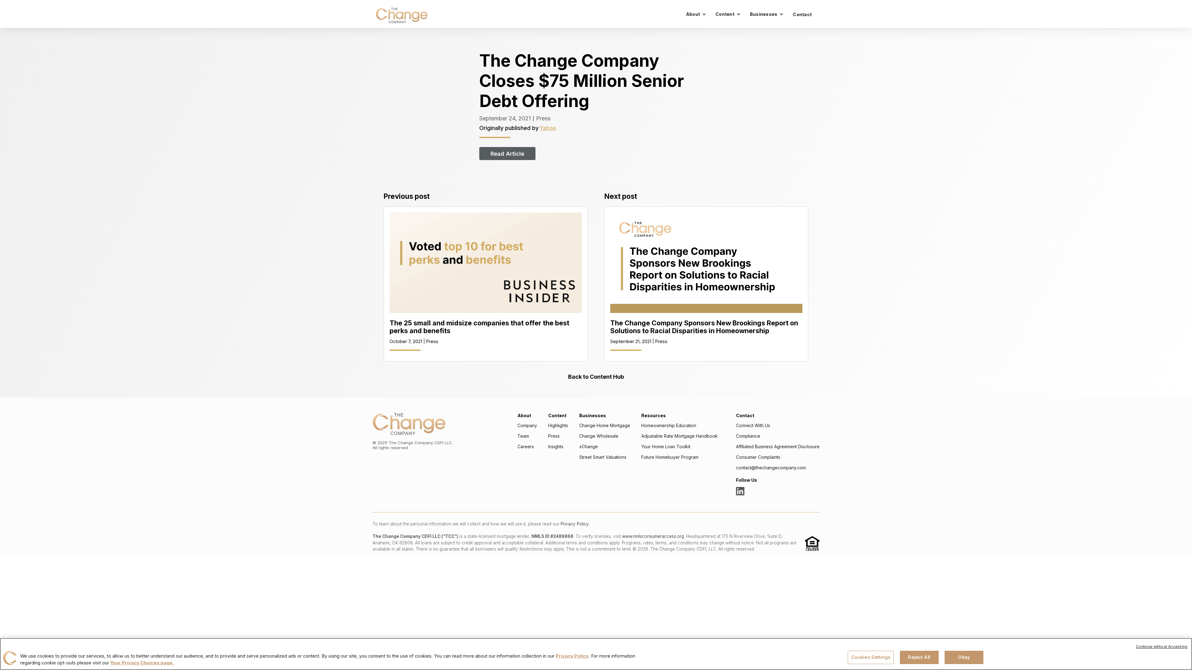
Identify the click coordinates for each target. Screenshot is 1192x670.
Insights (555, 446)
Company (527, 425)
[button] (696, 14)
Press (554, 436)
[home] (402, 15)
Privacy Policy (575, 523)
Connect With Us (753, 425)
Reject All (919, 657)
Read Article (507, 153)
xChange (588, 446)
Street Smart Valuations (602, 457)
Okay (964, 657)
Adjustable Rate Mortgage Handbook (679, 436)
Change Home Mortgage (604, 425)
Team (523, 436)
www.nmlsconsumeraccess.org (653, 536)
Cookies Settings (870, 657)
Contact (802, 14)
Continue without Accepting (1161, 646)
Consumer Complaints (758, 457)
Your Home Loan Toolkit (665, 446)
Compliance (748, 436)
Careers (525, 446)
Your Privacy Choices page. (142, 663)
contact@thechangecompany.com (771, 467)
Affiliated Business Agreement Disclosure (778, 446)
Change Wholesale (598, 436)
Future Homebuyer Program (669, 457)
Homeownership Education (668, 425)
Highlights (558, 425)
